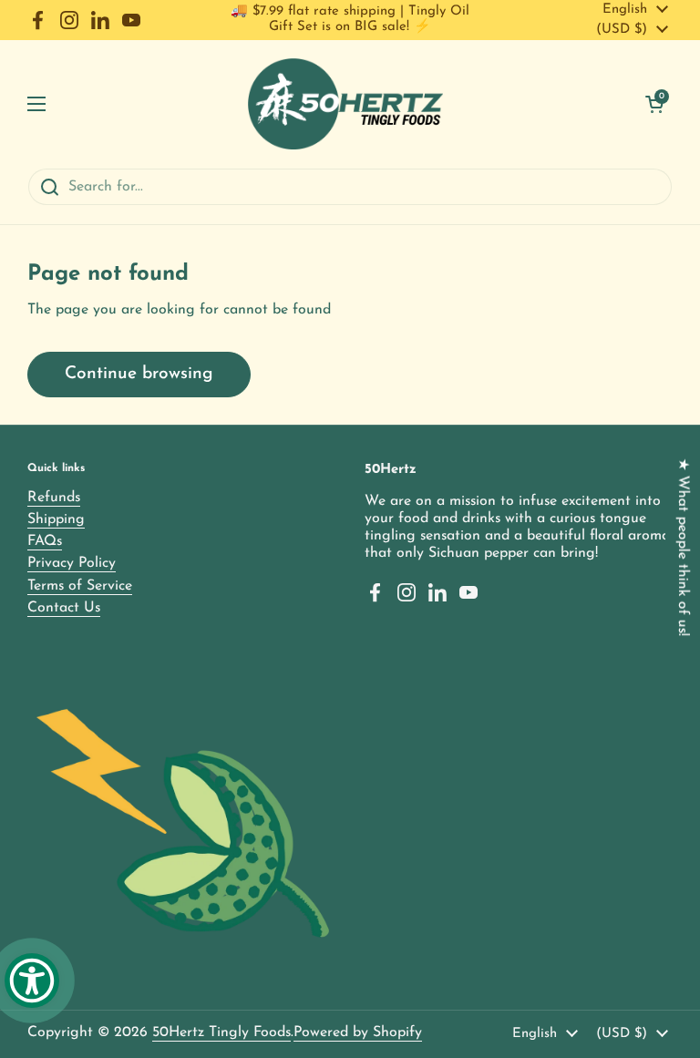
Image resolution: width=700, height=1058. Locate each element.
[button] (654, 104)
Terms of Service (79, 586)
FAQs (44, 541)
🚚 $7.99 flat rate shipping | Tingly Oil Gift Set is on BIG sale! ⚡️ (350, 19)
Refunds (53, 497)
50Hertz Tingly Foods (221, 1032)
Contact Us (63, 608)
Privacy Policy (71, 563)
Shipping (56, 519)
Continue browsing (139, 374)
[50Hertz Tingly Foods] (346, 103)
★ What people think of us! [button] (682, 546)
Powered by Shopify (357, 1032)
